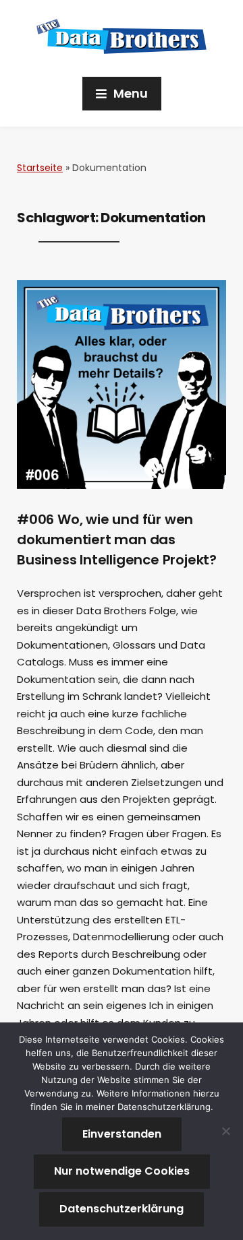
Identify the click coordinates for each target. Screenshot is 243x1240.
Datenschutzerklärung (121, 1208)
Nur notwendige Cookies (122, 1171)
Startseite (40, 167)
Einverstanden (121, 1134)
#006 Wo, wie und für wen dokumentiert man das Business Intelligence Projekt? (117, 539)
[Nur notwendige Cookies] (226, 1131)
